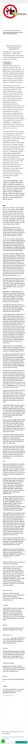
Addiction (20, 275)
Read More (7, 63)
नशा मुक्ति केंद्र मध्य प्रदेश (7, 638)
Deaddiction (5, 475)
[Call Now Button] (3, 741)
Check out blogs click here (8, 695)
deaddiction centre (7, 557)
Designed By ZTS (14, 728)
